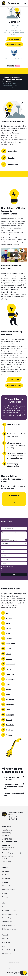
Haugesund (10, 664)
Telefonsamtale (6, 568)
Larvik (8, 684)
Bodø (8, 633)
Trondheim (10, 725)
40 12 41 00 (6, 849)
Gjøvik (8, 648)
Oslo (7, 613)
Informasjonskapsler (14, 962)
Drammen (9, 638)
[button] (25, 3)
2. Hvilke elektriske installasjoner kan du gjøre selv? (13, 786)
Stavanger (10, 714)
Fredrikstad (10, 643)
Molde (8, 689)
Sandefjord (10, 704)
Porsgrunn (10, 699)
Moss (8, 694)
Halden (8, 654)
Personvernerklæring (14, 965)
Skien (8, 709)
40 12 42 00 (6, 858)
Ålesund (9, 735)
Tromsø (9, 720)
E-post (4, 571)
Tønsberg (9, 730)
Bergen (8, 628)
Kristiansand (10, 679)
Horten (8, 669)
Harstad (9, 659)
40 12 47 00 (15, 3)
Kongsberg (10, 674)
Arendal (9, 618)
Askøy (8, 623)
